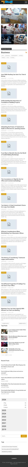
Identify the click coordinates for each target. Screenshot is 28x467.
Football (12, 57)
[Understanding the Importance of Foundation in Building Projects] (9, 94)
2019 (4, 429)
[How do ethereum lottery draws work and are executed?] (4, 338)
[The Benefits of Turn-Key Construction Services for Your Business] (4, 350)
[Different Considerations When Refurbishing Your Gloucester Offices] (9, 224)
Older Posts (5, 323)
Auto (3, 55)
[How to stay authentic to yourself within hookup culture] (4, 344)
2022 (4, 420)
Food (8, 57)
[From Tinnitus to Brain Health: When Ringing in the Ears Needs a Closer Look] (4, 331)
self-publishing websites (7, 451)
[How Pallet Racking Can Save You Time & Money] (9, 67)
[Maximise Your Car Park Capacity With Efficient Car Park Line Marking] (9, 301)
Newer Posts (22, 323)
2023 (4, 417)
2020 (4, 426)
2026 (4, 400)
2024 (4, 414)
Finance (3, 57)
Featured (21, 55)
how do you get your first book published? (10, 449)
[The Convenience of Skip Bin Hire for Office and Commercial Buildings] (9, 172)
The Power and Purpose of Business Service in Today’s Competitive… (7, 31)
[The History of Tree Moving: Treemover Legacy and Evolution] (9, 251)
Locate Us (14, 458)
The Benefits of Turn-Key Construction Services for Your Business (12, 18)
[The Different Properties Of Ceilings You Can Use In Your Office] (9, 277)
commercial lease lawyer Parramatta (9, 446)
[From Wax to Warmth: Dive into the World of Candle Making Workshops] (9, 146)
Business (4, 9)
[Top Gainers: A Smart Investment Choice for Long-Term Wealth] (9, 198)
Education (7, 55)
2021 (4, 423)
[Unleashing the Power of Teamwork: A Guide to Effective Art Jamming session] (9, 120)
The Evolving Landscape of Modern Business (6, 41)
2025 (4, 410)
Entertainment (14, 55)
